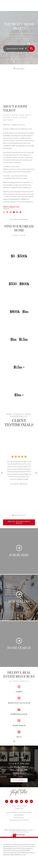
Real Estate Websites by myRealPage (19, 832)
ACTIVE (26, 43)
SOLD (33, 43)
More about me (11, 206)
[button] (11, 207)
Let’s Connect (19, 780)
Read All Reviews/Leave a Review (19, 522)
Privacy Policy (29, 830)
